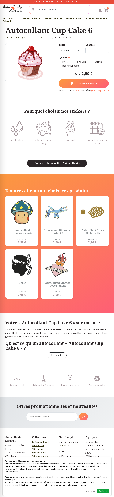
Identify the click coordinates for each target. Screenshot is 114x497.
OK (83, 417)
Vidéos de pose (66, 456)
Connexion (64, 445)
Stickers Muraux (53, 18)
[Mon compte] (100, 10)
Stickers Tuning (74, 18)
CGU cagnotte (92, 456)
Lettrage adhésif (40, 441)
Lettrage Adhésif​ (8, 20)
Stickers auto (38, 449)
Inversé (66, 61)
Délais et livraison (94, 445)
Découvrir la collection (57, 163)
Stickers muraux (40, 456)
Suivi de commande (68, 441)
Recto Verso (82, 61)
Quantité (90, 44)
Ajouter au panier (86, 83)
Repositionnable (70, 65)
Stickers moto (39, 452)
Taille (62, 44)
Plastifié (98, 61)
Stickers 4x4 (38, 445)
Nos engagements (95, 449)
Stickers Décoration (97, 18)
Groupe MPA (92, 441)
